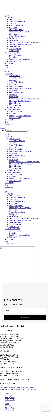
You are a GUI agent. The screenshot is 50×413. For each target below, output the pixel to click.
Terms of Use (10, 400)
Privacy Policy (10, 398)
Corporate (13, 28)
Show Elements (15, 47)
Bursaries (12, 57)
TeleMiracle (9, 17)
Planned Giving (15, 61)
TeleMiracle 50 (14, 19)
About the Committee (17, 21)
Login (7, 393)
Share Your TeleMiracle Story (20, 44)
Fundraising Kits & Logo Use (20, 32)
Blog (6, 65)
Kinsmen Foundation (12, 53)
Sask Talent (13, 40)
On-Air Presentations (17, 36)
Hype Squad (13, 34)
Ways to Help (14, 51)
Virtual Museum (15, 49)
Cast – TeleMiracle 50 (17, 25)
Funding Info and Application (20, 59)
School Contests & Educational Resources (24, 42)
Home (7, 15)
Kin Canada (9, 63)
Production (13, 38)
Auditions (13, 23)
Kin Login (8, 396)
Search (2, 130)
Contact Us (9, 68)
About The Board (15, 55)
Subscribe (25, 318)
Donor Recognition (16, 30)
